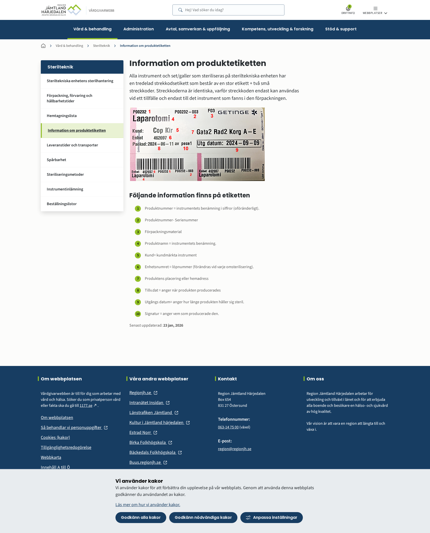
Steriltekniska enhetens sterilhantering (80, 81)
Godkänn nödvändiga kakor (203, 517)
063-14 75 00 (228, 427)
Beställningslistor (62, 204)
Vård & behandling (69, 45)
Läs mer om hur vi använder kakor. (147, 505)
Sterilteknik (101, 45)
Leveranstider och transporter (72, 145)
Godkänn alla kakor (141, 517)
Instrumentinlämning (65, 189)
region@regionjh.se (234, 449)
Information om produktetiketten (145, 45)
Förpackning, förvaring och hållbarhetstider (69, 98)
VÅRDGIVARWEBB (101, 10)
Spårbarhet (56, 160)
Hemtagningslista (62, 115)
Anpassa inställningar (275, 517)
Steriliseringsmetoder (65, 174)
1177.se (89, 405)
